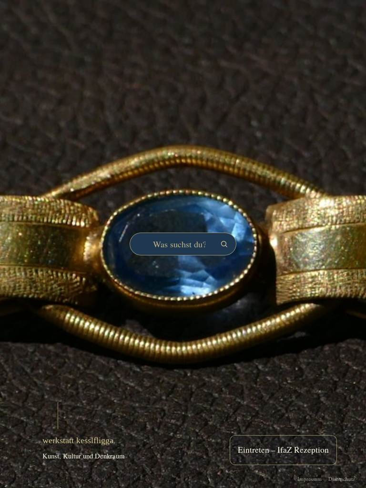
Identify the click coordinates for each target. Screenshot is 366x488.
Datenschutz (341, 478)
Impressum (309, 478)
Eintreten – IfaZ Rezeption (283, 449)
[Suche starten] (224, 244)
